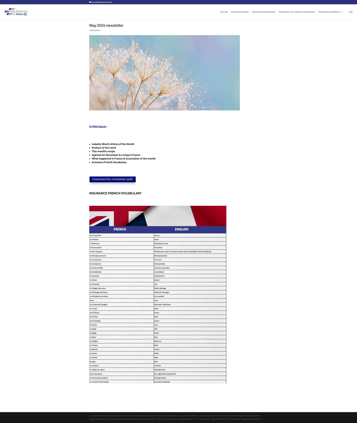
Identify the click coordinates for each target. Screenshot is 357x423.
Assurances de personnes (263, 12)
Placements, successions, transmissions (297, 12)
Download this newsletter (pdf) (112, 179)
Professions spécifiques (329, 12)
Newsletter (95, 30)
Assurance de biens (240, 12)
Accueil (224, 12)
